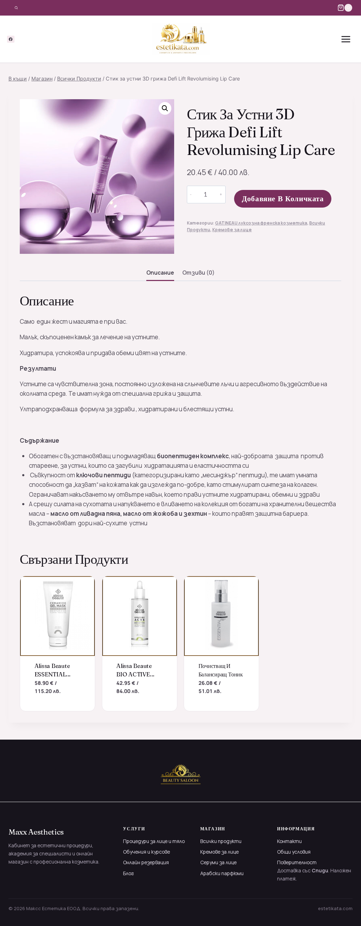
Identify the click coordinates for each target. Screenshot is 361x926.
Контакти (289, 841)
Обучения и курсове (146, 851)
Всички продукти (220, 841)
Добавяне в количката (283, 198)
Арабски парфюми (222, 873)
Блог (128, 873)
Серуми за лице (218, 862)
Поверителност (297, 862)
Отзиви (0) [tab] (198, 272)
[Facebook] (10, 39)
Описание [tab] (160, 272)
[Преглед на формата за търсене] (16, 8)
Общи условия (294, 851)
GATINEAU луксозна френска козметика (261, 223)
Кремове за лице (232, 230)
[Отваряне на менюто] (345, 39)
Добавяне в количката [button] (49, 707)
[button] (165, 108)
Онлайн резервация (146, 862)
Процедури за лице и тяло (154, 841)
